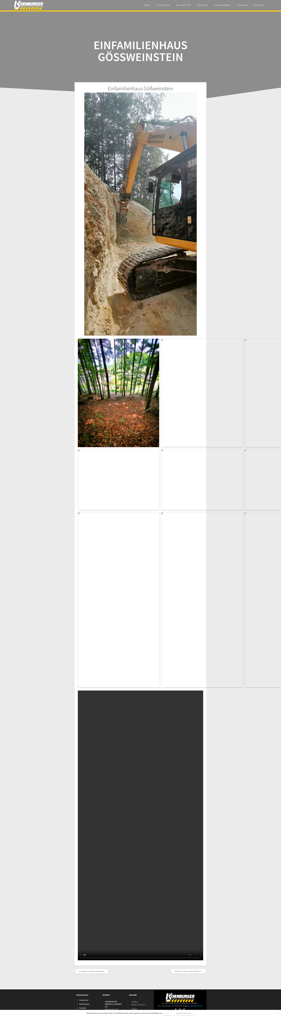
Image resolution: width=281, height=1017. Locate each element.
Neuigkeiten (183, 5)
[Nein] (278, 1013)
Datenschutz (84, 1004)
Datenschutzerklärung (183, 1013)
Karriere (242, 5)
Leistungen (163, 5)
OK (168, 1013)
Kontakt (259, 5)
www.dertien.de (195, 1006)
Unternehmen (222, 5)
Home (147, 5)
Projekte (202, 5)
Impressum (83, 1000)
